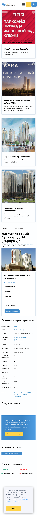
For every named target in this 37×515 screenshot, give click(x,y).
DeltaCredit (17, 396)
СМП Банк (29, 393)
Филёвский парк (11, 244)
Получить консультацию (14, 434)
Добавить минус (27, 473)
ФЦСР (16, 326)
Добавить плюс (8, 473)
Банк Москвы (18, 395)
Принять (13, 508)
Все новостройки (17, 228)
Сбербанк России (20, 393)
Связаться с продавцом (12, 311)
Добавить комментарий (11, 453)
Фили (15, 339)
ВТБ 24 (25, 395)
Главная (4, 228)
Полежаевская (19, 341)
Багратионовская (27, 244)
